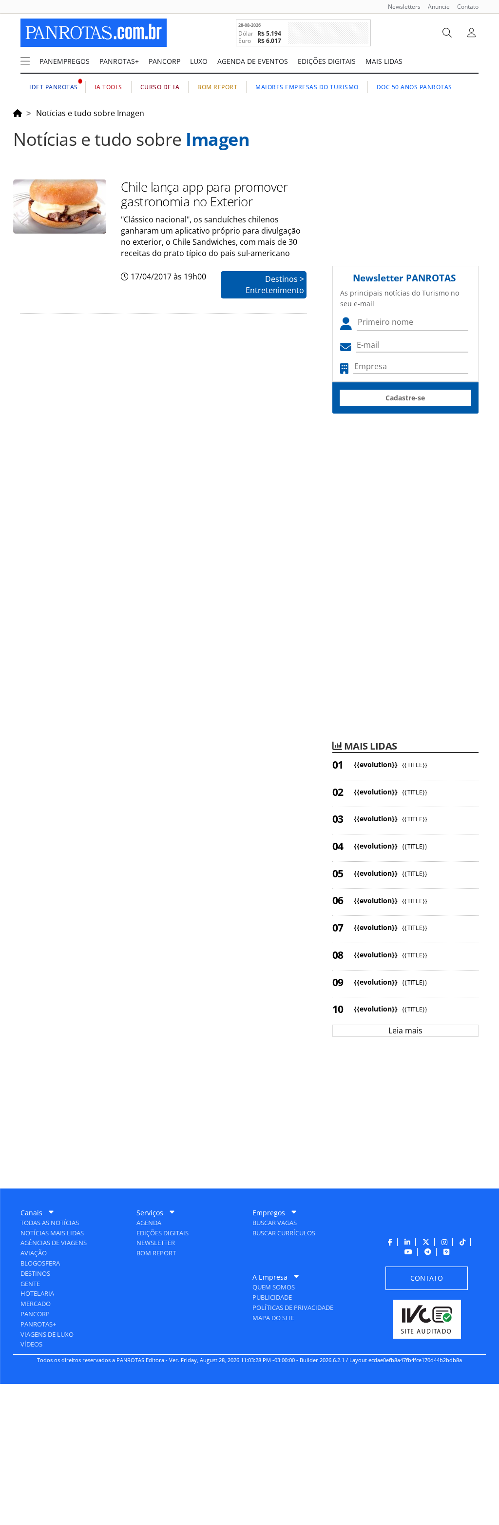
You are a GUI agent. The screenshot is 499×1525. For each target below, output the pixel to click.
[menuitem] (401, 6)
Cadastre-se (405, 397)
